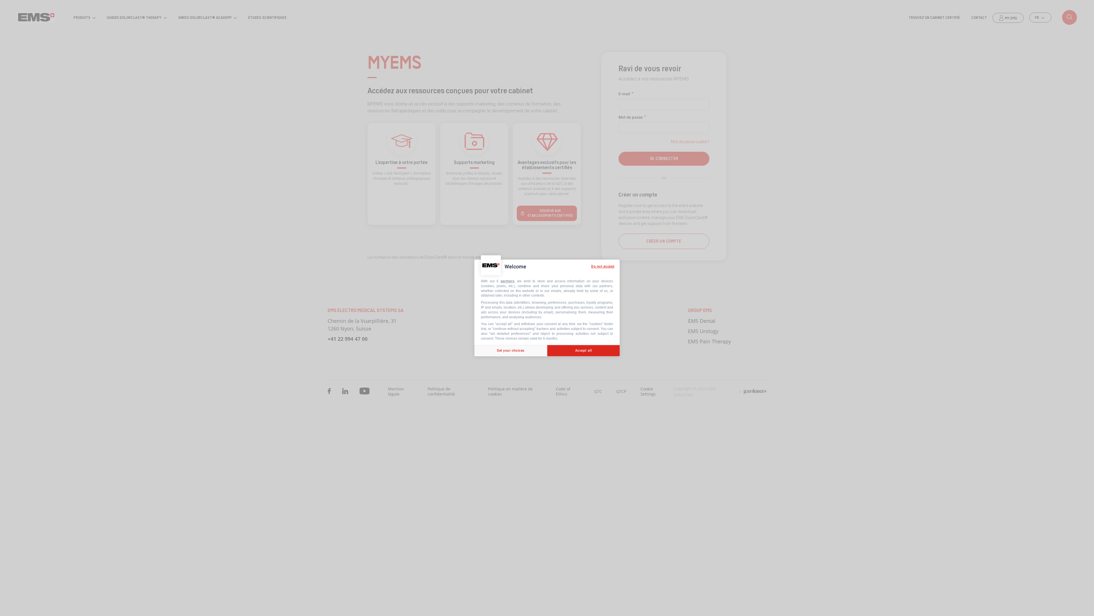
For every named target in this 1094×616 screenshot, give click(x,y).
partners (508, 281)
